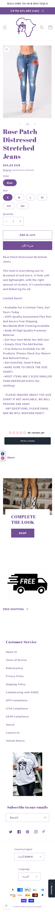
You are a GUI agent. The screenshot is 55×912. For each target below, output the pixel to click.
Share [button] (11, 457)
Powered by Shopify (34, 907)
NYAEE (22, 907)
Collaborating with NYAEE (22, 692)
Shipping (7, 170)
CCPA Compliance (17, 708)
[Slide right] (35, 124)
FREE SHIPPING (13, 609)
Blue (10, 183)
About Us (11, 652)
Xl (42, 197)
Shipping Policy (16, 684)
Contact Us (13, 732)
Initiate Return (15, 740)
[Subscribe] (45, 817)
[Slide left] (20, 124)
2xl (9, 206)
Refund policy (14, 668)
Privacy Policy (15, 676)
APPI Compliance (16, 700)
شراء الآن (27, 245)
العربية (25, 876)
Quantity (8, 214)
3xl (23, 206)
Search (10, 724)
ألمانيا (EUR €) (25, 856)
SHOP (23, 533)
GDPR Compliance (17, 716)
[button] (5, 27)
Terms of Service (16, 660)
